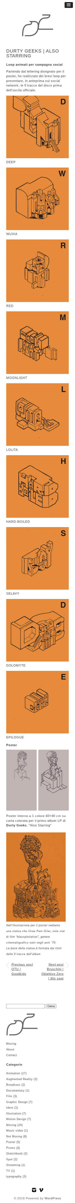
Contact (11, 1055)
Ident (9, 1107)
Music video (14, 1130)
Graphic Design (17, 1102)
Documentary (15, 1090)
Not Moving (14, 1136)
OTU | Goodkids (22, 969)
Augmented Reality (19, 1079)
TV (8, 1170)
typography (14, 1176)
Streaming (13, 1165)
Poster (10, 1142)
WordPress (53, 1198)
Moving (11, 1043)
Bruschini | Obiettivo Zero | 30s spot (52, 971)
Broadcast (13, 1084)
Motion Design (16, 1119)
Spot (9, 1159)
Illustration (13, 1113)
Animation (13, 1073)
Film (9, 1096)
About (10, 1049)
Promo (10, 1147)
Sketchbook (14, 1153)
